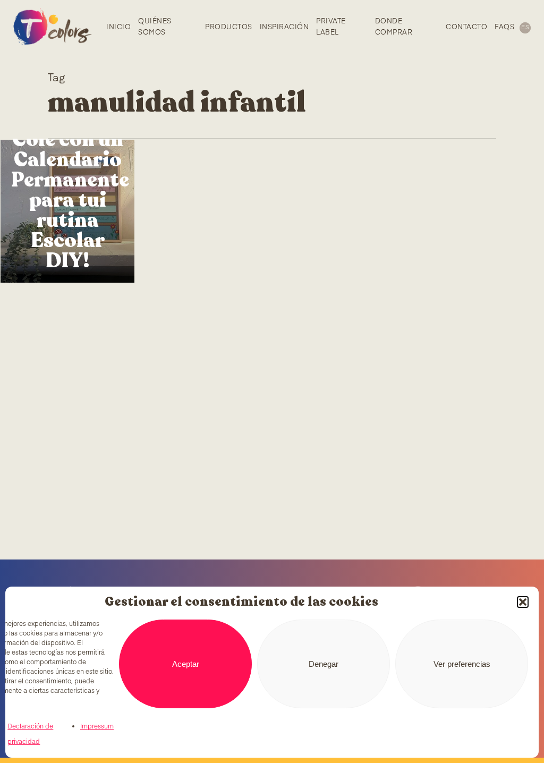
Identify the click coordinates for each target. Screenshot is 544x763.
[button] (522, 602)
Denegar (323, 663)
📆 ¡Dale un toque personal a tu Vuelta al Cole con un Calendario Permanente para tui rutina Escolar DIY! (67, 160)
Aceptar (185, 663)
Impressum (97, 727)
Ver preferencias (462, 663)
